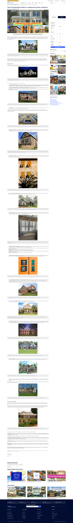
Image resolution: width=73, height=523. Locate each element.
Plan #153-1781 (38, 297)
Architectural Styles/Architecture (15, 4)
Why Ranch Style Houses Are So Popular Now (34, 481)
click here (13, 451)
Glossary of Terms (53, 100)
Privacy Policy (14, 521)
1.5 (54, 33)
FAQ (50, 98)
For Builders (38, 518)
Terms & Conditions (9, 521)
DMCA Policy (18, 521)
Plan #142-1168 (34, 209)
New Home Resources (53, 99)
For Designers (39, 516)
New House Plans (9, 513)
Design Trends (21, 464)
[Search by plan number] (65, 51)
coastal (24, 156)
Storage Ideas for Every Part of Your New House (54, 481)
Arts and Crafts (44, 193)
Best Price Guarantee (54, 513)
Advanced (61, 17)
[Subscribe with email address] (39, 506)
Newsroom (53, 516)
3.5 (51, 34)
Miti (37, 276)
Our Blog (53, 518)
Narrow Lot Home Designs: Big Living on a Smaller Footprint (36, 497)
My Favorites (23, 518)
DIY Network (8, 456)
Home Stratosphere (9, 455)
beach (26, 156)
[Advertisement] (58, 11)
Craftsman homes (11, 282)
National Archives (43, 428)
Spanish (35, 359)
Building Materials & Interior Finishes (13, 464)
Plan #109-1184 (41, 355)
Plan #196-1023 (16, 55)
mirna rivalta (42, 126)
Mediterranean (32, 359)
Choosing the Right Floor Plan (54, 104)
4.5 (57, 34)
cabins (47, 130)
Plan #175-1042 (34, 375)
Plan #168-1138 (45, 104)
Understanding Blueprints (54, 101)
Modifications (38, 513)
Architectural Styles (9, 516)
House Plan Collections (10, 518)
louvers (38, 107)
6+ (51, 30)
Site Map (21, 521)
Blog (9, 4)
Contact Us (23, 513)
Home (8, 4)
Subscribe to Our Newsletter (31, 504)
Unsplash (45, 126)
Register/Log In (24, 516)
